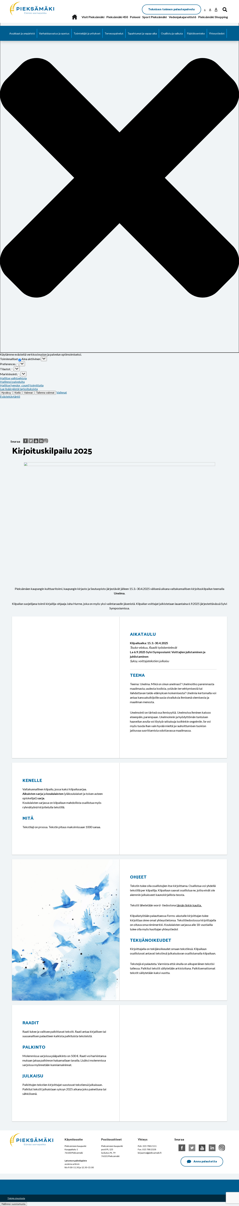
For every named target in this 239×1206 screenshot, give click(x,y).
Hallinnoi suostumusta (13, 1204)
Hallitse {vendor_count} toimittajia (22, 385)
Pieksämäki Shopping (213, 17)
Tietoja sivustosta (16, 1198)
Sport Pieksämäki (154, 17)
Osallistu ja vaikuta (172, 33)
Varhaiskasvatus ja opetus (54, 33)
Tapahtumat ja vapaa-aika (142, 33)
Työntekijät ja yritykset (87, 33)
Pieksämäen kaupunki (24, 2)
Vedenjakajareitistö (182, 17)
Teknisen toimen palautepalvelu (171, 9)
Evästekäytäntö (10, 396)
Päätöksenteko (196, 33)
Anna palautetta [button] (205, 1161)
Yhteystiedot (217, 33)
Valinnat (28, 392)
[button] (119, 178)
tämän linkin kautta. (189, 905)
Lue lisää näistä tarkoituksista (19, 389)
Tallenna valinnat (45, 392)
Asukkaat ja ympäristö (22, 33)
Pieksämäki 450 (117, 17)
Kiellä (18, 392)
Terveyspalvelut (114, 33)
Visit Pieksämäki (93, 17)
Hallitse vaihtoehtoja (13, 378)
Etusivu (74, 17)
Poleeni (135, 17)
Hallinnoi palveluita (12, 381)
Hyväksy (6, 392)
